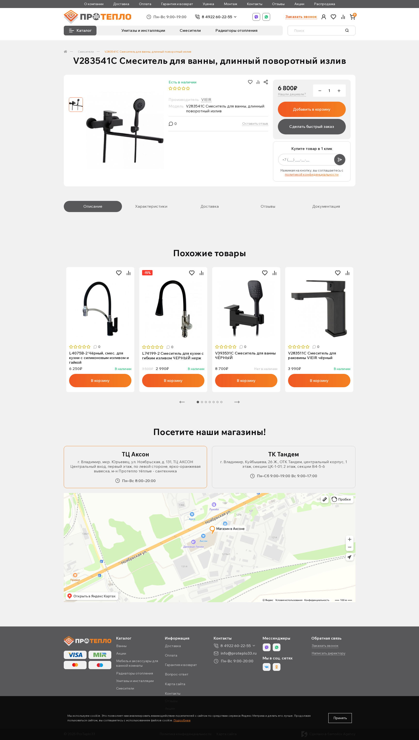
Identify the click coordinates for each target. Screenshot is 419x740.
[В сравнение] (128, 273)
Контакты (254, 4)
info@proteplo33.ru (239, 653)
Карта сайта (175, 684)
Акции (299, 4)
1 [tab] (198, 402)
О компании (94, 4)
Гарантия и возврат (177, 4)
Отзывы (278, 4)
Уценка (208, 4)
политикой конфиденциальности (311, 174)
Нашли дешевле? (292, 94)
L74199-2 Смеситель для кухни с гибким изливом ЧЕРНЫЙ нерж (173, 355)
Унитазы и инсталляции (143, 30)
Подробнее (182, 720)
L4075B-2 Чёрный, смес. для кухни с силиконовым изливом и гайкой (99, 358)
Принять (340, 718)
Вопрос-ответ (176, 674)
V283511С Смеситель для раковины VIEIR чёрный (312, 355)
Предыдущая (182, 402)
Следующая (237, 402)
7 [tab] (221, 402)
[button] (324, 17)
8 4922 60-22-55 (217, 17)
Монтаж (230, 4)
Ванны (121, 646)
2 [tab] (202, 402)
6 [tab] (217, 402)
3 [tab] (206, 402)
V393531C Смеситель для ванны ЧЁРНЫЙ (245, 355)
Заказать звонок (301, 16)
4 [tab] (210, 402)
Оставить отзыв (255, 124)
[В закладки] (119, 273)
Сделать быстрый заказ (311, 126)
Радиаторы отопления (236, 30)
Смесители (190, 30)
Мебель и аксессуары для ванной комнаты (137, 663)
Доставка (121, 4)
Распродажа (324, 4)
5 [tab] (214, 402)
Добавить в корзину (311, 109)
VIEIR (206, 99)
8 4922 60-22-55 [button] (235, 645)
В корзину (100, 380)
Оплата (145, 4)
